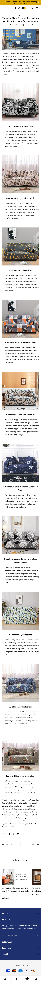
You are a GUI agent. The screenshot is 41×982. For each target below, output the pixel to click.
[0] (26, 979)
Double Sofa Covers (9, 59)
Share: (4, 834)
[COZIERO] (20, 8)
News (20, 15)
